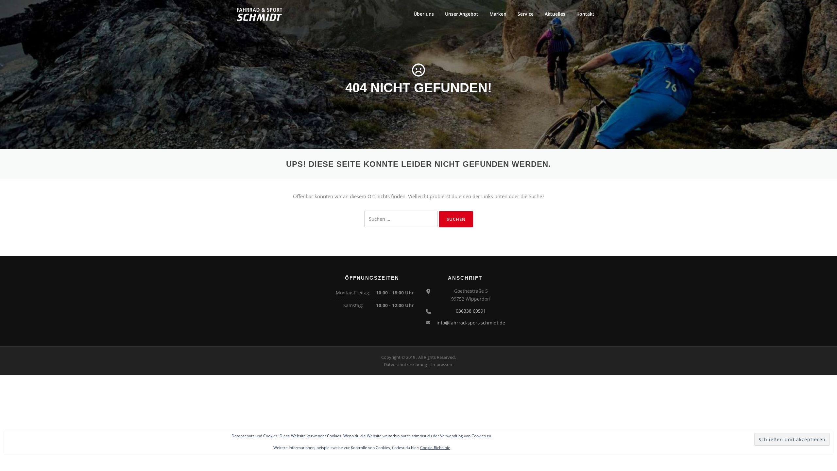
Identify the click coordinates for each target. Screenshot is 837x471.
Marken (497, 14)
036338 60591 (471, 311)
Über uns (424, 14)
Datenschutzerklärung (405, 364)
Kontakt (585, 14)
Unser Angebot (461, 14)
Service (526, 14)
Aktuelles (555, 14)
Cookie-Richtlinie (435, 447)
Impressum (442, 364)
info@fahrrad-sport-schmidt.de (470, 323)
